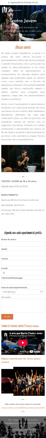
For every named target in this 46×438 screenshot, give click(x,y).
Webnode (31, 434)
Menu (42, 9)
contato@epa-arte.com (12, 423)
